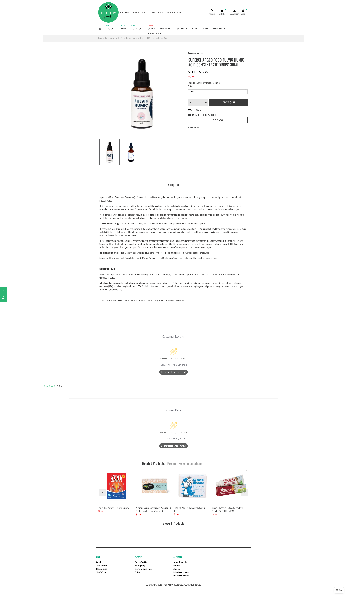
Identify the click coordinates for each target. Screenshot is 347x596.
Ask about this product (204, 115)
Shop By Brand (101, 572)
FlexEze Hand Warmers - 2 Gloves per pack (113, 507)
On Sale (99, 562)
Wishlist (222, 14)
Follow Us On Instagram (181, 572)
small (191, 86)
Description (172, 184)
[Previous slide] (102, 492)
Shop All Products (102, 565)
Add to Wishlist (196, 110)
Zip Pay (137, 572)
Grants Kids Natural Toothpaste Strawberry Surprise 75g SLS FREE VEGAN (227, 509)
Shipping (201, 82)
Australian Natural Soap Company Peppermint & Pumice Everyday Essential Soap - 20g (153, 509)
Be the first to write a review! (173, 372)
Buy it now (218, 120)
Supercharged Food (195, 53)
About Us (177, 568)
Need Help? (177, 565)
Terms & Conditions (141, 562)
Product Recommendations (184, 463)
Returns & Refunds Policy (143, 568)
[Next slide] (244, 492)
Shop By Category (102, 568)
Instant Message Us (180, 562)
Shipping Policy (140, 565)
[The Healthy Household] (108, 12)
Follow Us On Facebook (181, 575)
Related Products (153, 463)
